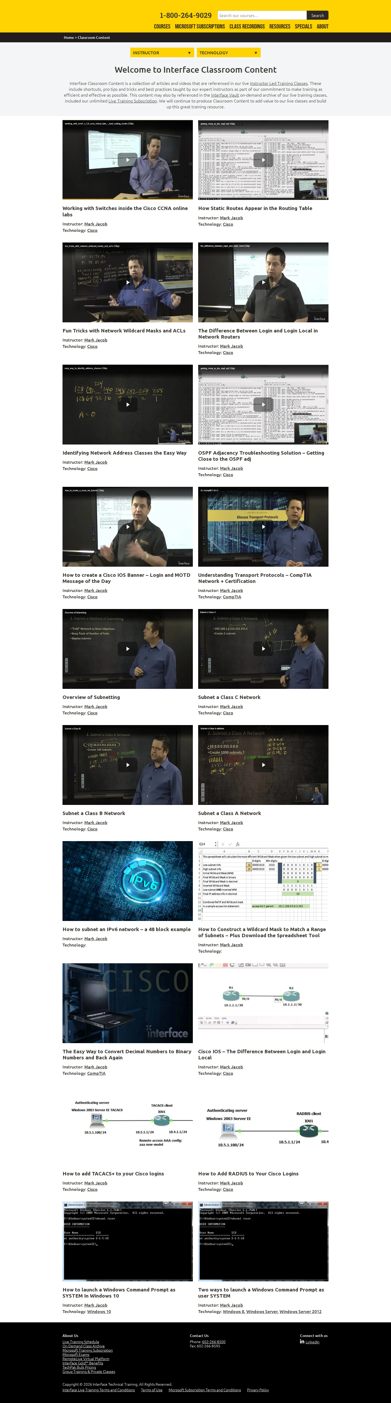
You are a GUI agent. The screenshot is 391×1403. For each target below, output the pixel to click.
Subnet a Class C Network (229, 697)
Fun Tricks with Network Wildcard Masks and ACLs (124, 331)
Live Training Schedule (81, 1341)
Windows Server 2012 (301, 1311)
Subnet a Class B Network (94, 813)
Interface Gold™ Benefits (83, 1362)
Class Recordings (247, 27)
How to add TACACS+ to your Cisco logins (113, 1173)
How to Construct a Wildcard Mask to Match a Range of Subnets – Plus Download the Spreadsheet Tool (262, 932)
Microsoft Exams (76, 1354)
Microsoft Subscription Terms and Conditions (205, 1389)
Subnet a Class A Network (229, 813)
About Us (70, 1335)
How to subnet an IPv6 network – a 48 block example (127, 929)
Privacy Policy (258, 1389)
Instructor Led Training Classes (279, 83)
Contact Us (199, 1335)
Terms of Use (152, 1389)
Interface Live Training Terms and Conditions (99, 1389)
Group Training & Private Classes (89, 1371)
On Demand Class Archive (84, 1345)
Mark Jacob (95, 224)
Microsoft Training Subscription (88, 1350)
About (322, 27)
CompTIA (232, 596)
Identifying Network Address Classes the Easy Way (125, 453)
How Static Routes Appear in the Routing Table (255, 208)
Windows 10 (99, 1311)
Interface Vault (225, 95)
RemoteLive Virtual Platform (86, 1358)
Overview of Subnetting (91, 697)
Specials (303, 27)
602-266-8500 (214, 1341)
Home (69, 37)
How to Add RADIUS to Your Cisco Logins (248, 1173)
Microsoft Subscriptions (200, 27)
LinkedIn (312, 1341)
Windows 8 (233, 1311)
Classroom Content (94, 37)
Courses (162, 27)
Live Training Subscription (133, 101)
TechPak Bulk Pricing (79, 1367)
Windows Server (261, 1311)
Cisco (92, 230)
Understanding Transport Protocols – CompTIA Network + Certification (255, 578)
